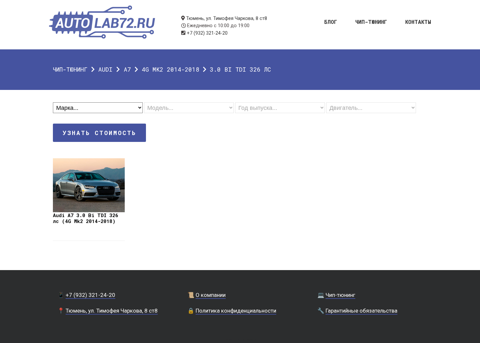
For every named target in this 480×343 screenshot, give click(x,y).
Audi (105, 69)
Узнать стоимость (99, 133)
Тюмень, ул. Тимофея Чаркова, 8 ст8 (226, 18)
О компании (211, 295)
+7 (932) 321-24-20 (207, 33)
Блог (330, 21)
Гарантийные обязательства (361, 310)
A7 (127, 69)
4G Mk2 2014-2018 (170, 69)
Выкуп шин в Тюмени (240, 339)
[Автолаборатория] (102, 22)
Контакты (418, 21)
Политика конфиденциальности (236, 310)
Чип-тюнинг (371, 21)
